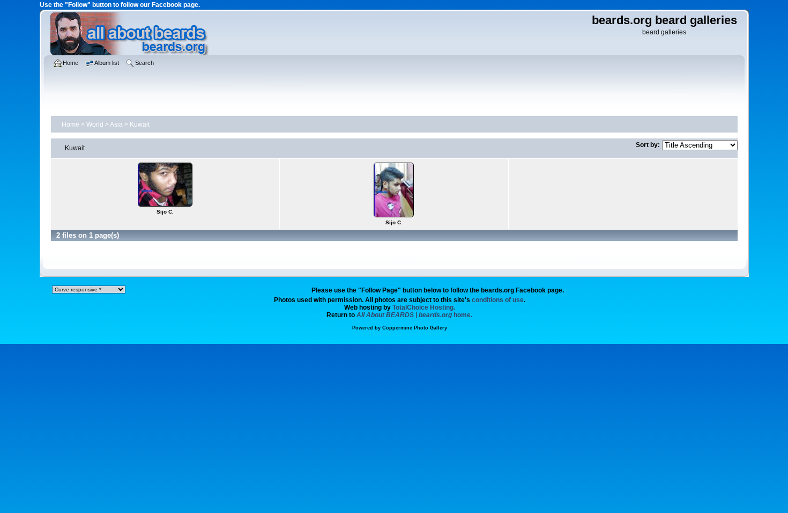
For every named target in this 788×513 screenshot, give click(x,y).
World (94, 124)
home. (414, 315)
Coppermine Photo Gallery (414, 328)
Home (70, 124)
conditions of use (498, 300)
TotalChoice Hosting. (423, 307)
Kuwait (140, 124)
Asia (116, 124)
